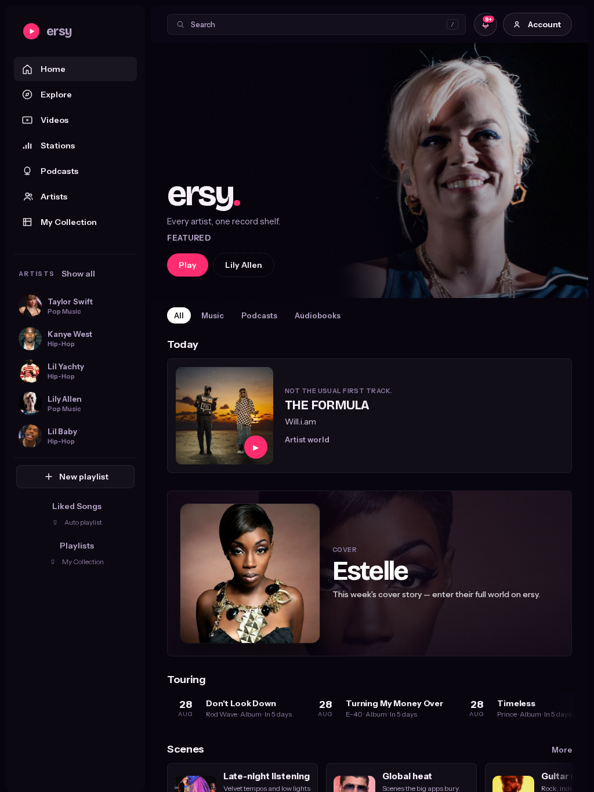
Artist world (307, 439)
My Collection (69, 222)
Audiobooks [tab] (318, 315)
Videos (54, 120)
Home (53, 69)
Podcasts (59, 171)
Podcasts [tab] (259, 315)
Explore (56, 94)
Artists (54, 196)
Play (188, 265)
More (562, 749)
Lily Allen (243, 265)
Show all (78, 273)
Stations (58, 145)
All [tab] (179, 315)
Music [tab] (212, 315)
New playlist (83, 476)
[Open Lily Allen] (369, 170)
